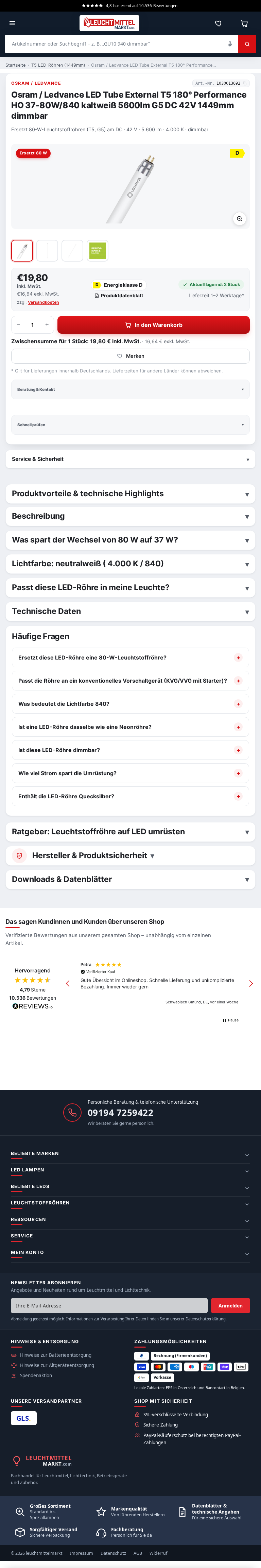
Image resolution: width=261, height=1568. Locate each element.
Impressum (81, 1553)
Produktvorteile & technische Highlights (88, 493)
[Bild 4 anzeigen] (97, 251)
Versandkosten (43, 302)
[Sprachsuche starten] (230, 44)
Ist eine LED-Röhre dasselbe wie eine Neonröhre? (85, 726)
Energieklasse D (119, 285)
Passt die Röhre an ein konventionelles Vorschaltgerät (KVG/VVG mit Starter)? (122, 680)
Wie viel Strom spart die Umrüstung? (67, 773)
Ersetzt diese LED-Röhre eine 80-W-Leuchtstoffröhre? (92, 657)
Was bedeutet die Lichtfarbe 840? (63, 703)
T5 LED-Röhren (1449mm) (58, 65)
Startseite (15, 65)
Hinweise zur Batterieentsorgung (55, 1355)
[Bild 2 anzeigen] (47, 251)
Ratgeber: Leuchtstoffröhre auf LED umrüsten (98, 831)
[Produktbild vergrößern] (239, 219)
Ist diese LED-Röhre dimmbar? (59, 750)
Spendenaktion (36, 1375)
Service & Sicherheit (38, 459)
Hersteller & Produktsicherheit (89, 855)
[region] (159, 983)
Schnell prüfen (31, 424)
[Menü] (12, 23)
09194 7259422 (121, 1112)
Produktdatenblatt (122, 295)
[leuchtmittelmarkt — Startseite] (110, 23)
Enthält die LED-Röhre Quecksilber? (66, 796)
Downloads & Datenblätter (62, 879)
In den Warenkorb (158, 324)
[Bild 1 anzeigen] (22, 251)
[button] (68, 983)
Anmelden (231, 1305)
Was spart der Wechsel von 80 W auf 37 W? (95, 540)
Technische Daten (46, 611)
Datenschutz (113, 1553)
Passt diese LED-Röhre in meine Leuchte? (91, 587)
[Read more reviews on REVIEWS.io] (32, 1007)
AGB (138, 1553)
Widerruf (158, 1553)
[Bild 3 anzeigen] (72, 251)
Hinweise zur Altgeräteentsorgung (57, 1365)
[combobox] (121, 44)
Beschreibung (38, 516)
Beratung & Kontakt (36, 389)
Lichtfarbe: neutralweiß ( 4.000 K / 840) (88, 563)
